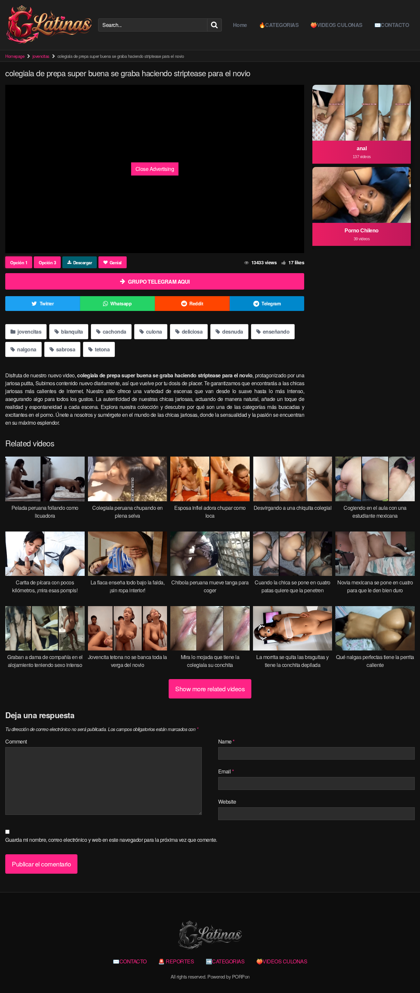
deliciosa (191, 331)
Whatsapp (121, 303)
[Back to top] (402, 972)
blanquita (71, 331)
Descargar (82, 262)
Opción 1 (18, 262)
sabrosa (65, 349)
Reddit (196, 303)
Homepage (14, 56)
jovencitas (40, 56)
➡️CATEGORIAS (225, 961)
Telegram (271, 303)
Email (226, 771)
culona (153, 331)
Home (240, 25)
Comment (16, 741)
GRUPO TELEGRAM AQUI (159, 281)
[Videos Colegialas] (49, 25)
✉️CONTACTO (391, 25)
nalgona (26, 349)
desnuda (232, 331)
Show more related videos (210, 688)
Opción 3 (47, 262)
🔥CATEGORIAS (279, 25)
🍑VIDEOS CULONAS (336, 25)
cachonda (113, 331)
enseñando (275, 331)
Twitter (47, 303)
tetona (102, 349)
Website (227, 801)
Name (226, 741)
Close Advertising (155, 169)
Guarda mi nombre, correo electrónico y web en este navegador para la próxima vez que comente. (111, 839)
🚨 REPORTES (176, 961)
